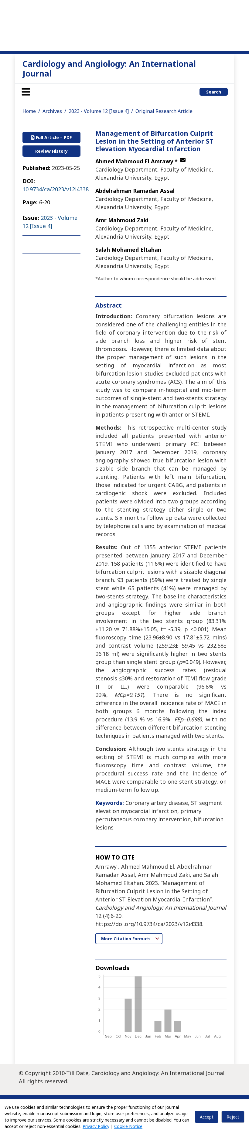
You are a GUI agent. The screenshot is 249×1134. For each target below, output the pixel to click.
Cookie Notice (128, 1126)
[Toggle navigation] (26, 91)
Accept (206, 1117)
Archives (52, 111)
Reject (233, 1117)
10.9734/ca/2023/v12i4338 (55, 189)
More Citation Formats (126, 939)
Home (29, 111)
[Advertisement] (124, 24)
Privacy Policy (96, 1126)
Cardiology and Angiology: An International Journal (109, 68)
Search (213, 92)
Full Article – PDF (53, 137)
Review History (51, 151)
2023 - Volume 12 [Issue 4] (99, 111)
